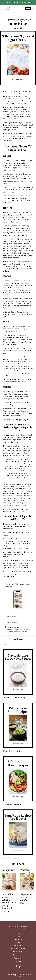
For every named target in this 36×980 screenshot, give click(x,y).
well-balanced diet (21, 248)
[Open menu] (33, 9)
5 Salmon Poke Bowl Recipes (13, 804)
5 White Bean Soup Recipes (12, 751)
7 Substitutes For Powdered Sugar (14, 698)
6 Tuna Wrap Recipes (10, 858)
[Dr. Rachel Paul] (6, 8)
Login (28, 9)
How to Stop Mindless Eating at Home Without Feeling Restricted (9, 901)
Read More (6, 911)
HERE (28, 3)
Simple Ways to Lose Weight (26, 897)
